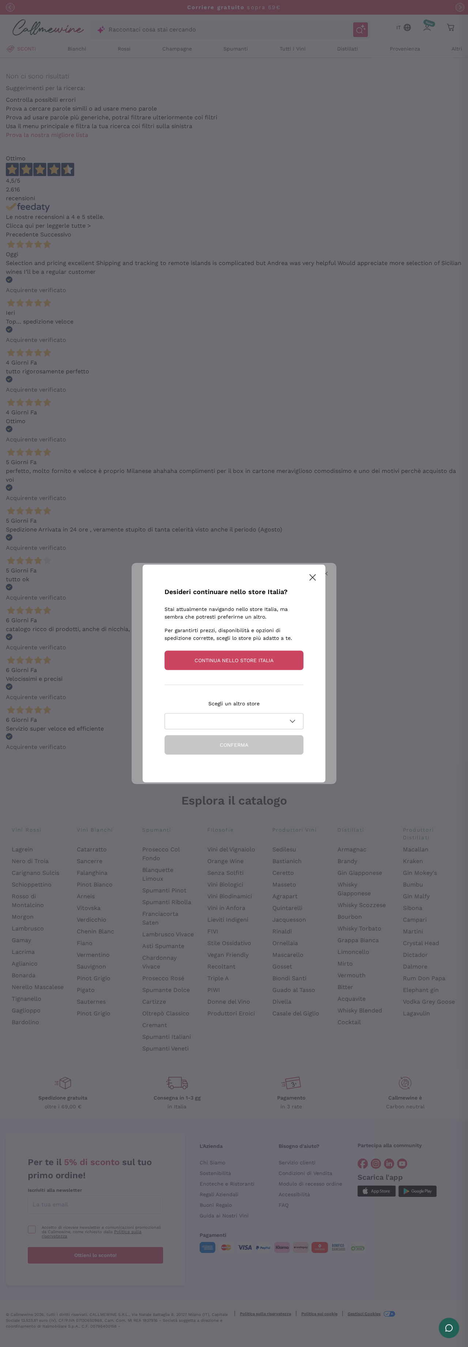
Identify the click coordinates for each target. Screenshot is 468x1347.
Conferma (234, 745)
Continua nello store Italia (234, 660)
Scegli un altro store (234, 703)
